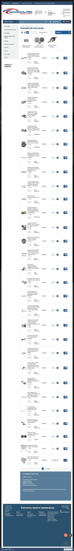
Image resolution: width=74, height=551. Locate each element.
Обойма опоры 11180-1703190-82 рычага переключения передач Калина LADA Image (33, 322)
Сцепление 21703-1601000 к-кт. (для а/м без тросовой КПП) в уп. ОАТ (33, 225)
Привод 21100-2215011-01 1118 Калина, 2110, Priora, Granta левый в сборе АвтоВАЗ (33, 252)
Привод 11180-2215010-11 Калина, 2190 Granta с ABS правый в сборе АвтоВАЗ (33, 155)
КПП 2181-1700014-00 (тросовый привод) (33, 457)
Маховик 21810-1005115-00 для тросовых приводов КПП (33, 238)
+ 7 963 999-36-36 (42, 515)
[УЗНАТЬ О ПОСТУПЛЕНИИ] (65, 460)
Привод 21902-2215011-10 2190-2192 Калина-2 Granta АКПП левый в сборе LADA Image (33, 85)
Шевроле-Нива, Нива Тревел (9, 37)
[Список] (22, 32)
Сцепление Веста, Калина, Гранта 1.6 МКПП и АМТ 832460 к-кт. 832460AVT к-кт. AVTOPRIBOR (33, 210)
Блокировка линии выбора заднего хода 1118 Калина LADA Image (33, 350)
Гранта (6, 50)
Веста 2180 (7, 54)
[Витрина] (25, 32)
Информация (15, 3)
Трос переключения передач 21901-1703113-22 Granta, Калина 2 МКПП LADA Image (33, 183)
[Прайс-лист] (27, 32)
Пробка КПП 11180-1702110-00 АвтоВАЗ (32, 446)
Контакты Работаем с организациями (45, 3)
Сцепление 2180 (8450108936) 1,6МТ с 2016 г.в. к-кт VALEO (33, 142)
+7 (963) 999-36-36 (67, 13)
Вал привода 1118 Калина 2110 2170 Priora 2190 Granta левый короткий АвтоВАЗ (33, 394)
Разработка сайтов (66, 542)
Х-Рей (5, 57)
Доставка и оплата (27, 3)
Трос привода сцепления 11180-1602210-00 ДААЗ (32, 408)
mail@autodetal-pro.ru (66, 16)
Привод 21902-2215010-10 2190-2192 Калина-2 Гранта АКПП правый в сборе (33, 55)
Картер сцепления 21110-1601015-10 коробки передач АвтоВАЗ (32, 99)
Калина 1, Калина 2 (9, 44)
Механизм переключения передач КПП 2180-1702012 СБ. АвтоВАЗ (33, 266)
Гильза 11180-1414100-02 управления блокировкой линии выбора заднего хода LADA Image (33, 365)
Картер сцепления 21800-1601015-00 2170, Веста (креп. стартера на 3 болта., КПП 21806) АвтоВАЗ (33, 70)
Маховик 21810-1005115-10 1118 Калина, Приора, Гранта (33, 280)
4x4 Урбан (6, 33)
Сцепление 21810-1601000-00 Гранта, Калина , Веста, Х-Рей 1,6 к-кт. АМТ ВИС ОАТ (33, 128)
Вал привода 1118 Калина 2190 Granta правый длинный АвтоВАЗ (32, 293)
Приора (6, 41)
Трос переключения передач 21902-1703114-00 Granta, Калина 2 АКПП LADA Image (33, 307)
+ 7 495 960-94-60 (42, 514)
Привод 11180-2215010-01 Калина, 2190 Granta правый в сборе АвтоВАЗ (33, 169)
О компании (6, 3)
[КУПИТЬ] (65, 58)
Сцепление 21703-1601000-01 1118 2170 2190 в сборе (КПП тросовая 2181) (32, 114)
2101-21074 (7, 26)
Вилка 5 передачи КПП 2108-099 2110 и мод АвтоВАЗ (32, 421)
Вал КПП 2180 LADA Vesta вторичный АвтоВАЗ (32, 337)
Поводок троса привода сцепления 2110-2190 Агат (32, 434)
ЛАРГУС (6, 47)
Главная (22, 26)
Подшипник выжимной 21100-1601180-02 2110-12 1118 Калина (33, 380)
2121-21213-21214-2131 (10, 29)
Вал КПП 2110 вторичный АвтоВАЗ (33, 196)
